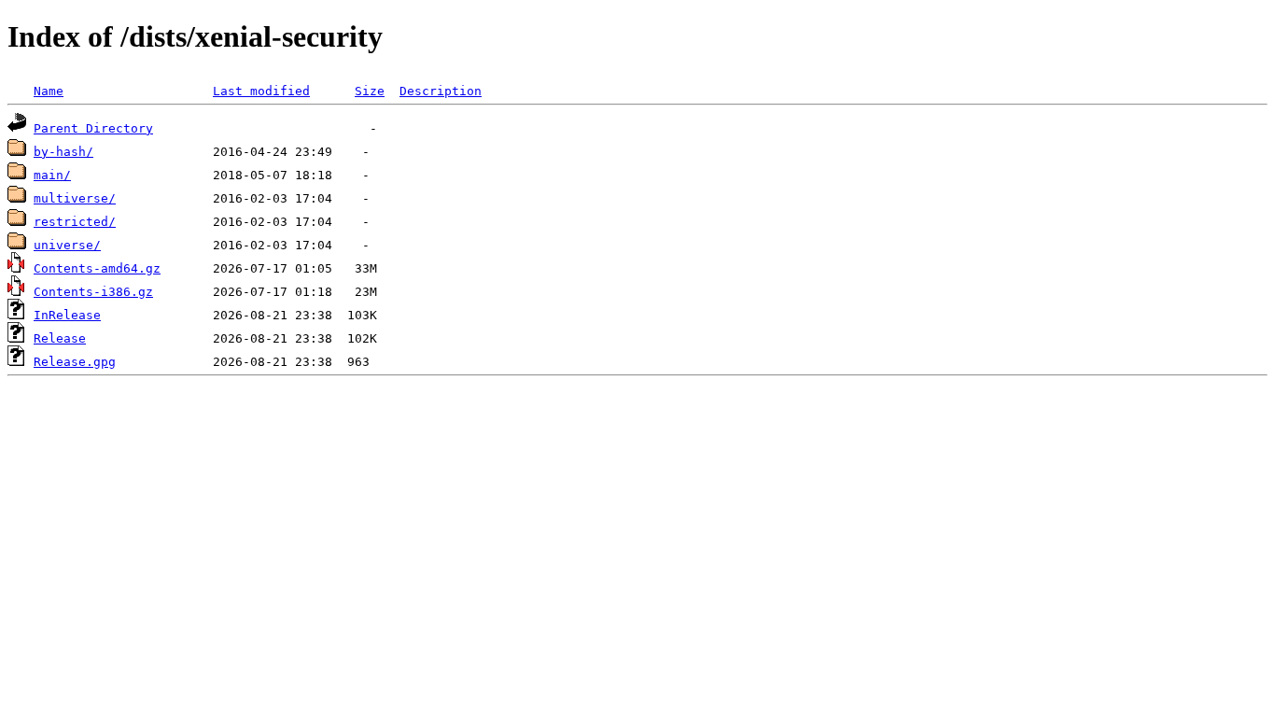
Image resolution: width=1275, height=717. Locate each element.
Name (48, 91)
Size (370, 91)
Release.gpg (75, 362)
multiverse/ (75, 198)
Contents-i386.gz (93, 292)
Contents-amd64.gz (97, 268)
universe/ (67, 245)
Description (440, 91)
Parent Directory (93, 128)
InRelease (67, 315)
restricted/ (75, 222)
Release (60, 338)
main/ (52, 175)
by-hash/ (63, 152)
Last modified (261, 91)
